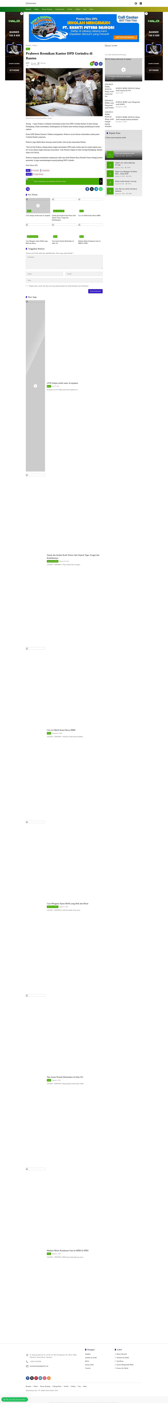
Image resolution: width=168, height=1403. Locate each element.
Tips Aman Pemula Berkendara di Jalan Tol (63, 242)
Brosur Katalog (45, 1386)
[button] (135, 3)
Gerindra (36, 170)
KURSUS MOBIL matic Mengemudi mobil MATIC (128, 103)
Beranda (28, 1386)
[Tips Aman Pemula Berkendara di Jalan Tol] (64, 231)
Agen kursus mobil (59, 211)
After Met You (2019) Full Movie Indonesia (126, 190)
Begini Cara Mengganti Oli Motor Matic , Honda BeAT (126, 173)
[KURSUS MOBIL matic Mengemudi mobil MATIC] (109, 104)
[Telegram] (96, 189)
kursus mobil (89, 1365)
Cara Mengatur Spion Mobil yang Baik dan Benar (37, 242)
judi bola (90, 1402)
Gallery (73, 1386)
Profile (66, 1386)
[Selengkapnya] (123, 51)
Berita (27, 49)
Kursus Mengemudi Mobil (125, 1365)
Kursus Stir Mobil (122, 1368)
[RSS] (49, 1378)
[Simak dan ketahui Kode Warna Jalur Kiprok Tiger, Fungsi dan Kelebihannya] (64, 205)
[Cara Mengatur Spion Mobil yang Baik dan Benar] (38, 231)
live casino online (103, 1402)
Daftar (36, 1386)
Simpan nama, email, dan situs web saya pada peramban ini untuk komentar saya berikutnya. (59, 286)
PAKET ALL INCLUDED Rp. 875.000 (125, 164)
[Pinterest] (36, 1378)
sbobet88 (112, 1402)
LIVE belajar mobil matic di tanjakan (38, 215)
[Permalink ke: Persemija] (28, 64)
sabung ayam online (53, 1402)
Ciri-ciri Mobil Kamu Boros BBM (89, 215)
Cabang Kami (57, 1386)
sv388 (86, 1402)
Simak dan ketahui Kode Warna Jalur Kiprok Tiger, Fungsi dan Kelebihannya (64, 218)
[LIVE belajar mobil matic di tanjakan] (38, 205)
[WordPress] (40, 1378)
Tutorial (87, 1368)
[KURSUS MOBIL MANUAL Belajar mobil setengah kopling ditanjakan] (109, 119)
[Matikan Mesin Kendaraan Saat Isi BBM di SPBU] (90, 231)
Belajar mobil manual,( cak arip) (125, 181)
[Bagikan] (101, 64)
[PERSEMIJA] (31, 3)
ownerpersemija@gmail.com (39, 1366)
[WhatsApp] (101, 189)
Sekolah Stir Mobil (123, 1357)
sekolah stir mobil (91, 1357)
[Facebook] (87, 189)
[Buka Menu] (140, 3)
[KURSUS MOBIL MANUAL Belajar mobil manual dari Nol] (109, 90)
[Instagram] (44, 1378)
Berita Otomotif (122, 1354)
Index (85, 1386)
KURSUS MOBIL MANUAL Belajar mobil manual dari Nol (128, 90)
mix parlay (116, 1402)
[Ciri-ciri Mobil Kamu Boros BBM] (90, 205)
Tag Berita (46, 170)
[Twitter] (92, 189)
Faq (79, 1386)
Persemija (33, 63)
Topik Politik (39, 174)
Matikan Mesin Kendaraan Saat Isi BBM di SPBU (89, 242)
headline (88, 1354)
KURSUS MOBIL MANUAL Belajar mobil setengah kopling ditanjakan (128, 118)
